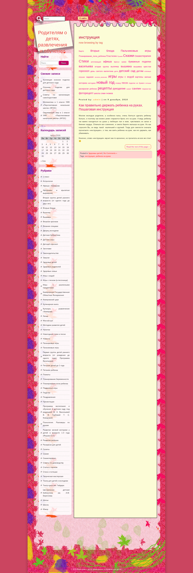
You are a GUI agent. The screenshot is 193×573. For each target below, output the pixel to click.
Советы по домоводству (53, 463)
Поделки (46, 393)
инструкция (90, 156)
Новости (46, 339)
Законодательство (51, 253)
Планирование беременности (56, 379)
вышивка (126, 66)
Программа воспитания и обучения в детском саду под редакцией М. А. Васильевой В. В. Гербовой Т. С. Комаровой (56, 412)
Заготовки (47, 249)
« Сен (43, 161)
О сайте (83, 18)
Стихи (84, 61)
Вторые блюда (102, 50)
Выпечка (46, 212)
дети (116, 71)
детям (139, 71)
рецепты (105, 88)
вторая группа (102, 67)
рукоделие (119, 88)
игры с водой (126, 77)
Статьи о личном (50, 467)
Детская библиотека (51, 235)
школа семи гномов (103, 93)
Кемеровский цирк (51, 300)
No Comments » (110, 153)
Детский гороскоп (50, 244)
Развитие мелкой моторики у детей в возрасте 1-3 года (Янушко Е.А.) (56, 433)
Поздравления (49, 397)
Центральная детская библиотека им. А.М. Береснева (56, 493)
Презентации (48, 402)
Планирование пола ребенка (55, 384)
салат (128, 89)
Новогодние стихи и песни (54, 334)
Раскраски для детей (52, 445)
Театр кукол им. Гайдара (53, 485)
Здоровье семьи (50, 271)
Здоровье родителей (52, 267)
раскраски (84, 88)
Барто (81, 51)
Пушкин (120, 56)
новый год (105, 82)
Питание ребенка (50, 370)
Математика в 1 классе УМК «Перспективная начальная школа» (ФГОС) (56, 105)
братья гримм (120, 62)
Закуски (46, 258)
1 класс (46, 177)
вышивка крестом (142, 66)
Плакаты (46, 374)
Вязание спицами (50, 226)
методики (92, 83)
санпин (136, 88)
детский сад (127, 71)
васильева (86, 66)
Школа (46, 505)
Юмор (45, 509)
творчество (146, 89)
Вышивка (47, 217)
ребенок (93, 89)
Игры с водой (48, 276)
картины (139, 77)
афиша (107, 61)
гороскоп (84, 71)
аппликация (96, 62)
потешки (148, 83)
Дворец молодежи (51, 231)
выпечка (115, 66)
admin (97, 100)
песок (125, 83)
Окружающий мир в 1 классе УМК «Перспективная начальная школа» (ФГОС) (56, 116)
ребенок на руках (103, 156)
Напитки (46, 330)
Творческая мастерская (53, 476)
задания (89, 77)
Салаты (46, 449)
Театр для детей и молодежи (55, 481)
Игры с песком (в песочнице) (55, 280)
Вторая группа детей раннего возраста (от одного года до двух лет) (56, 201)
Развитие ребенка (50, 440)
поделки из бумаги (136, 83)
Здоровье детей (95, 153)
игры (112, 76)
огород (118, 83)
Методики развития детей (54, 325)
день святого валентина (101, 71)
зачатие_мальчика (101, 77)
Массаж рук (48, 321)
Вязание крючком (50, 222)
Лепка (45, 316)
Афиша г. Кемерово (51, 186)
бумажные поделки (139, 61)
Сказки (128, 55)
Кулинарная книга (50, 304)
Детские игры (48, 240)
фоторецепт (86, 93)
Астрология (48, 181)
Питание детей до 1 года (53, 365)
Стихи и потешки (50, 472)
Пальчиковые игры (136, 50)
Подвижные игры (50, 388)
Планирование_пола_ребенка (92, 56)
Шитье (45, 500)
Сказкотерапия (143, 56)
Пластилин (111, 56)
